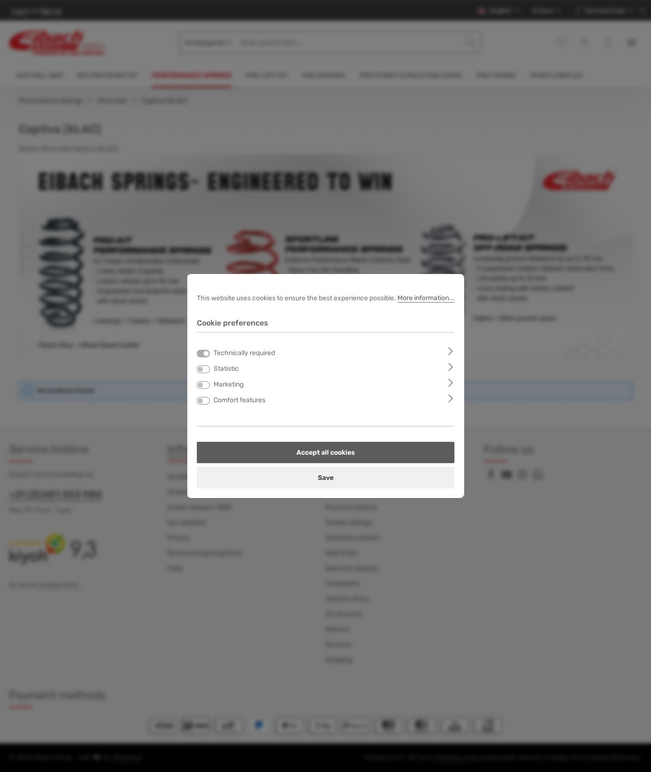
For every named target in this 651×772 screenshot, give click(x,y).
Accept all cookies (325, 452)
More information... (426, 298)
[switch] (203, 369)
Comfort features (239, 400)
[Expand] (451, 351)
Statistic (226, 369)
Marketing (229, 384)
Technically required (244, 353)
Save (326, 478)
